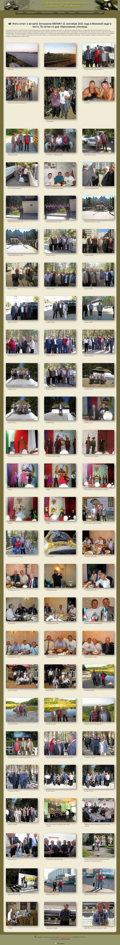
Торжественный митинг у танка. (16, 221)
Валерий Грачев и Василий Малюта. (93, 623)
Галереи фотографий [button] (47, 12)
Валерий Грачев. (50, 422)
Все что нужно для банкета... (15, 188)
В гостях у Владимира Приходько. (54, 188)
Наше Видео (61, 12)
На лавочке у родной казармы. (15, 556)
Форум (100, 12)
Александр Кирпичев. (51, 590)
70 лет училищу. (50, 556)
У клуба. (10, 928)
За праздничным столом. (90, 556)
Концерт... (10, 489)
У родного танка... (88, 322)
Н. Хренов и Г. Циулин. (90, 757)
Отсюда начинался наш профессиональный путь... (20, 757)
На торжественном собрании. (15, 456)
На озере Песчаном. (89, 690)
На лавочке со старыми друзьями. (54, 154)
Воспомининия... (12, 623)
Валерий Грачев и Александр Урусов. (93, 724)
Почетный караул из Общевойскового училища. (96, 489)
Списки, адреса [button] (31, 12)
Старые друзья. (50, 121)
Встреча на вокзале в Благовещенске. (94, 69)
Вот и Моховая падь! (51, 69)
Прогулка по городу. (13, 154)
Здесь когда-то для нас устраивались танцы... (95, 928)
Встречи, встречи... (51, 255)
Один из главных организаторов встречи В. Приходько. (60, 757)
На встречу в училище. (90, 154)
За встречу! (87, 102)
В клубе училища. (88, 422)
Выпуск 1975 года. (12, 690)
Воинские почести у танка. (14, 894)
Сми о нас (72, 12)
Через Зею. (11, 69)
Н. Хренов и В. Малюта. (14, 791)
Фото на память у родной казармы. (93, 523)
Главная (20, 12)
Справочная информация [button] (86, 12)
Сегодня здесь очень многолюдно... (55, 859)
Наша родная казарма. (51, 928)
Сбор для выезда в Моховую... (92, 188)
